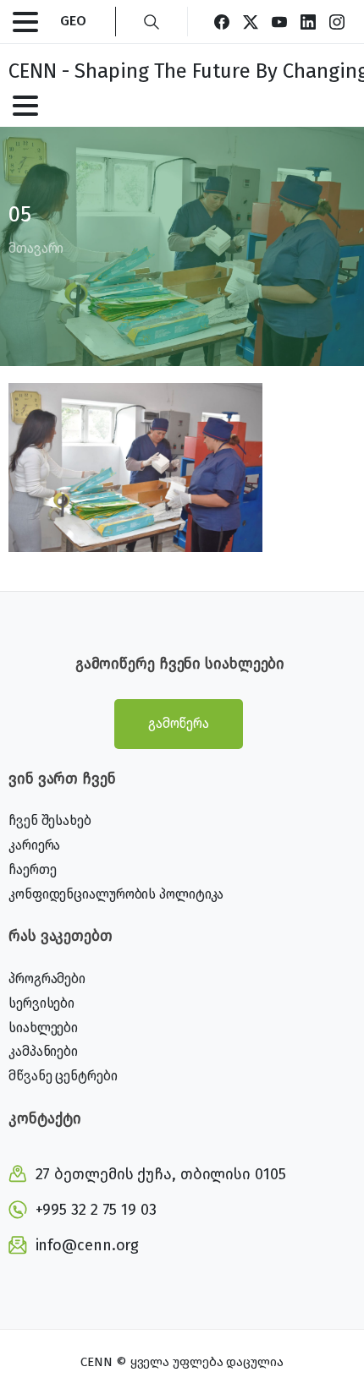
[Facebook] (221, 21)
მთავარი (35, 248)
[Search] (151, 21)
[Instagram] (337, 21)
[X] (250, 21)
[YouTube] (279, 21)
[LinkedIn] (308, 21)
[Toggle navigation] (25, 22)
